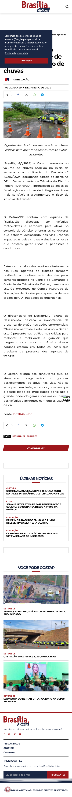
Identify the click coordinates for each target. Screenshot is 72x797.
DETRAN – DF (22, 414)
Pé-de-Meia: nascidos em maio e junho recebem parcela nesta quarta (30, 521)
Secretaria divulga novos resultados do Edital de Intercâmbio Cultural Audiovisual (35, 492)
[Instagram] (9, 734)
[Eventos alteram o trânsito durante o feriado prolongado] (36, 589)
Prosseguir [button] (26, 60)
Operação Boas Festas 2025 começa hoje (29, 656)
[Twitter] (26, 94)
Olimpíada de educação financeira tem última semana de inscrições (31, 534)
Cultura (11, 488)
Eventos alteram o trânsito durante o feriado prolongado (34, 613)
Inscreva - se (57, 774)
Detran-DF (9, 609)
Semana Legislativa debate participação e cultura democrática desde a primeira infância (33, 507)
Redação (23, 79)
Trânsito (32, 436)
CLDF (9, 501)
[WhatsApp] (34, 94)
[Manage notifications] (7, 789)
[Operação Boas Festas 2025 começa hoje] (36, 634)
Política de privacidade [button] (16, 53)
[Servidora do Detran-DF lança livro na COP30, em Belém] (36, 676)
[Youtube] (20, 734)
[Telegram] (42, 94)
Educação (12, 517)
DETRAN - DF (18, 436)
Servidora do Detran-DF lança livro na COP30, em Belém (34, 700)
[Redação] (7, 79)
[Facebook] (18, 94)
